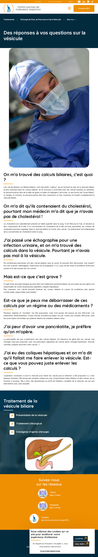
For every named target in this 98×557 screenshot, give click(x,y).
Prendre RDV (84, 8)
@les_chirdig (55, 493)
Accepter (79, 539)
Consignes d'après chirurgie (32, 431)
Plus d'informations (50, 551)
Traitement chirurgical (29, 423)
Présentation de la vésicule (31, 415)
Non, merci (79, 544)
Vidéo (70, 2)
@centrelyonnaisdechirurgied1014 (55, 518)
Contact (38, 2)
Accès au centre (55, 2)
